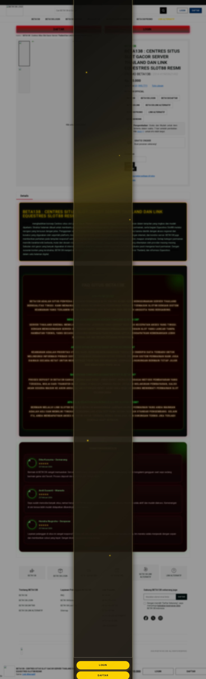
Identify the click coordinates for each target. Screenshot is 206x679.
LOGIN (103, 665)
